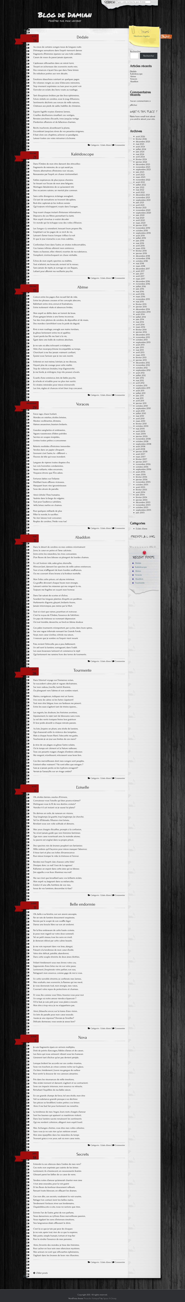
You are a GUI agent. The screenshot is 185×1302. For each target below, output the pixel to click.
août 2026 (140, 136)
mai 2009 (140, 428)
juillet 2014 (141, 317)
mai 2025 (140, 144)
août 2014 (140, 314)
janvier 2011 (141, 403)
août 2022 (140, 182)
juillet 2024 (141, 149)
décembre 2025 (143, 141)
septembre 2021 (143, 200)
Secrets (82, 1154)
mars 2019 (140, 248)
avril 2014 (140, 324)
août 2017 (140, 271)
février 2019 (141, 250)
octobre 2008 (142, 441)
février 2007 (141, 459)
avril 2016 (140, 294)
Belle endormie (82, 904)
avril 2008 (140, 449)
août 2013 (140, 344)
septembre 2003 (143, 510)
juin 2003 (140, 512)
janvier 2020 (141, 225)
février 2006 (141, 477)
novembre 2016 (143, 283)
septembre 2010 (143, 408)
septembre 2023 (143, 169)
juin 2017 (140, 273)
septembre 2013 (143, 342)
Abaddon (82, 537)
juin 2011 (140, 395)
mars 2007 (141, 456)
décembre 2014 (143, 309)
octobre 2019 (142, 230)
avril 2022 (140, 192)
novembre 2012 (143, 365)
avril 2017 (140, 276)
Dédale (82, 37)
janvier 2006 (141, 479)
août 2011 (140, 390)
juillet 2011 (140, 393)
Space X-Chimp (109, 1298)
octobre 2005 (142, 484)
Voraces (82, 404)
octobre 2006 (142, 466)
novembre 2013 (143, 337)
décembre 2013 (143, 334)
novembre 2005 (143, 482)
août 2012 (140, 372)
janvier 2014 (141, 332)
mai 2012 (140, 380)
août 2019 (140, 235)
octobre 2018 (142, 261)
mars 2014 (140, 327)
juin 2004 (140, 494)
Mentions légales (142, 36)
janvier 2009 (141, 436)
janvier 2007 (141, 461)
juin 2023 (140, 172)
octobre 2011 (141, 385)
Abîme (82, 287)
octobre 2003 (142, 507)
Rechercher (135, 51)
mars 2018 (140, 266)
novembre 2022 (143, 179)
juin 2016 (140, 289)
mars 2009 (141, 433)
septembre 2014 (143, 312)
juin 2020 (140, 215)
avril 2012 (140, 383)
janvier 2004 (141, 500)
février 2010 (141, 423)
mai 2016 (140, 291)
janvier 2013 (141, 360)
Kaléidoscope (82, 154)
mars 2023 (140, 177)
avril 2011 (140, 400)
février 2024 (141, 159)
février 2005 (141, 489)
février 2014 (141, 329)
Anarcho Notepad (91, 1298)
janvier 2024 (141, 162)
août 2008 (140, 446)
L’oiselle (82, 787)
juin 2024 (140, 151)
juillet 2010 (141, 413)
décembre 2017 (143, 268)
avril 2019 (140, 245)
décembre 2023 (143, 164)
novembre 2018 (143, 258)
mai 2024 (140, 154)
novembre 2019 (143, 228)
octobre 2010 (142, 406)
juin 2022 (140, 187)
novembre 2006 (143, 464)
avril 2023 (140, 174)
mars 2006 (141, 474)
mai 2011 (140, 398)
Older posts (41, 1273)
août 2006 (140, 472)
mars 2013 (140, 355)
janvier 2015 (141, 306)
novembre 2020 (143, 210)
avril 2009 (140, 431)
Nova (82, 1037)
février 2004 (141, 497)
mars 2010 (140, 421)
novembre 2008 (143, 438)
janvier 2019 (141, 253)
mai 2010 (140, 416)
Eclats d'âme (106, 145)
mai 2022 (140, 189)
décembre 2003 (143, 502)
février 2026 (141, 139)
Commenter (120, 145)
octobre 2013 (142, 339)
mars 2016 (140, 296)
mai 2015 (140, 301)
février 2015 (141, 304)
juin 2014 (140, 319)
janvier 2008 (141, 451)
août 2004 (140, 492)
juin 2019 (140, 240)
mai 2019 (140, 243)
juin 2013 (140, 347)
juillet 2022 (141, 184)
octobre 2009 (142, 426)
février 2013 (141, 357)
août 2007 (140, 454)
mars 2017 (140, 278)
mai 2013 (140, 350)
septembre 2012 (143, 370)
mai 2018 (140, 263)
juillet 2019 (141, 238)
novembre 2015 (143, 299)
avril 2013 (140, 352)
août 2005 (140, 487)
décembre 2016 (143, 281)
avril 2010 (140, 418)
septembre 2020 (143, 212)
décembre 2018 (143, 256)
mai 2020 (140, 217)
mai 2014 (140, 322)
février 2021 (141, 207)
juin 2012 (140, 378)
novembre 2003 (143, 505)
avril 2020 (140, 220)
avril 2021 (140, 205)
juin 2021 (140, 202)
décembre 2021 (143, 195)
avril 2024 (140, 156)
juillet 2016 (141, 286)
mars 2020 (141, 223)
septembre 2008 (143, 444)
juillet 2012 (141, 375)
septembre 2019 (143, 233)
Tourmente (82, 670)
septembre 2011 (143, 388)
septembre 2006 (143, 469)
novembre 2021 (143, 197)
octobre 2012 (142, 367)
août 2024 (140, 146)
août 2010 (140, 411)
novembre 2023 (143, 167)
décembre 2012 (143, 362)
